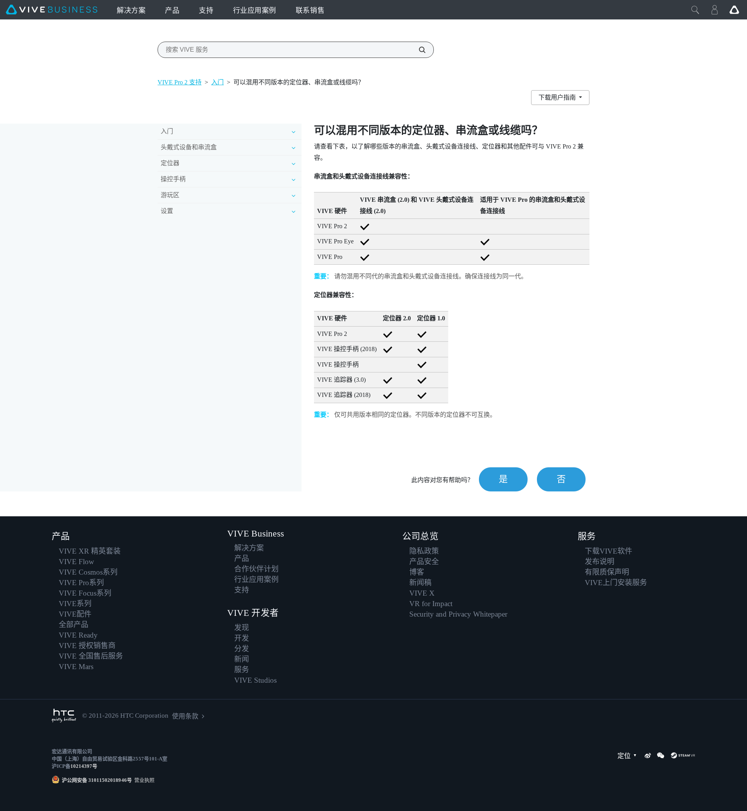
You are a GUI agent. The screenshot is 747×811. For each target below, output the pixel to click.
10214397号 (83, 766)
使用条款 (185, 716)
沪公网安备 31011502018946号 (97, 780)
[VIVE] (51, 10)
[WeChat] (660, 755)
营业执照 (143, 780)
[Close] (695, 9)
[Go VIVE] (734, 9)
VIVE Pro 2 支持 (180, 82)
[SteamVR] (682, 755)
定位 (624, 756)
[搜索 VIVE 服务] (418, 50)
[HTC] (64, 715)
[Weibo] (648, 755)
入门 (217, 82)
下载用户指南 (557, 97)
